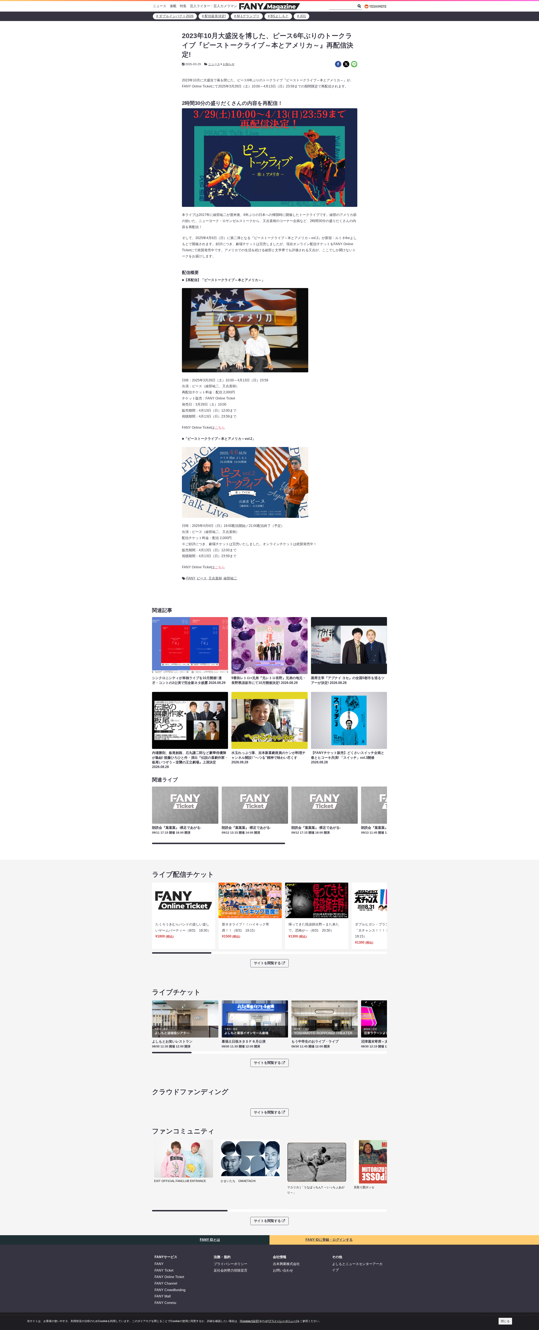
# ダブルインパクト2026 (174, 16)
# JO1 (301, 16)
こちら (220, 427)
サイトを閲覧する (267, 963)
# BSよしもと (278, 16)
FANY (190, 578)
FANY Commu (165, 1303)
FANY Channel (166, 1283)
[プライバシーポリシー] (282, 1321)
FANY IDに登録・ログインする (329, 1239)
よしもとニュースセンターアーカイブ (357, 1267)
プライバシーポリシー (230, 1264)
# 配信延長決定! (214, 16)
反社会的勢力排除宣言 (230, 1270)
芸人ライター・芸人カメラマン (213, 6)
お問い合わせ (283, 1270)
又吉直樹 (215, 578)
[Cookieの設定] (249, 1321)
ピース (202, 578)
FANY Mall (163, 1296)
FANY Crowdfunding (170, 1290)
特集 (183, 6)
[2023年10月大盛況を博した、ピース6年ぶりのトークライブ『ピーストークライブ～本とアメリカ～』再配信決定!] (338, 64)
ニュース (159, 6)
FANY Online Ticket (169, 1277)
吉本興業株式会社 (286, 1264)
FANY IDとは (210, 1239)
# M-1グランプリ (246, 16)
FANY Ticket (164, 1270)
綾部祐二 (230, 578)
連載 (173, 6)
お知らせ (229, 64)
